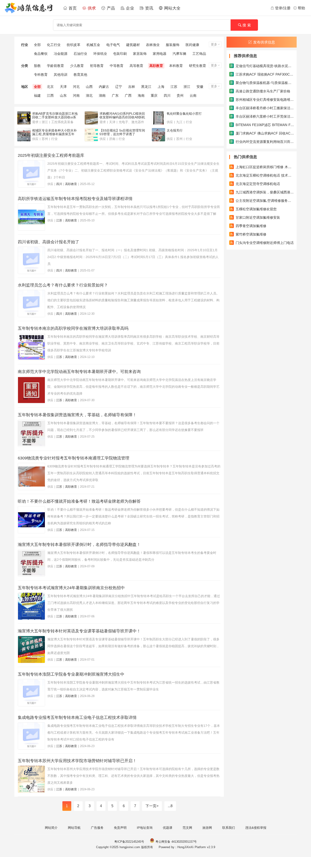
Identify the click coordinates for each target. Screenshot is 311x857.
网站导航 (74, 827)
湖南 (102, 95)
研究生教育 (197, 66)
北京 (50, 87)
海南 (141, 95)
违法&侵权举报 (255, 827)
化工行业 (54, 45)
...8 (170, 806)
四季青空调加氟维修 (248, 226)
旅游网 (207, 827)
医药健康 (192, 45)
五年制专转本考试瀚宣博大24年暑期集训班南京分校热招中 (71, 588)
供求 (91, 8)
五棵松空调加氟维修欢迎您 (253, 209)
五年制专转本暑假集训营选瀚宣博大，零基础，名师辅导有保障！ (77, 415)
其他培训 (60, 74)
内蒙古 (104, 87)
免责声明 (120, 827)
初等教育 (97, 66)
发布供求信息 (264, 42)
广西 (128, 95)
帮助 (301, 8)
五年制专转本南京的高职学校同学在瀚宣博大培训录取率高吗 (73, 328)
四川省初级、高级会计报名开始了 (48, 242)
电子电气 (113, 45)
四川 (167, 95)
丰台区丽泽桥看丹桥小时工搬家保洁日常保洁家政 (262, 108)
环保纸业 (100, 54)
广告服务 (97, 827)
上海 (161, 87)
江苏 (174, 87)
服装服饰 (172, 45)
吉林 (131, 87)
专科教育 (41, 74)
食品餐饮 (41, 54)
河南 (76, 95)
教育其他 (80, 74)
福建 (37, 95)
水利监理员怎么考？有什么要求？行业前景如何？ (63, 285)
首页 (72, 8)
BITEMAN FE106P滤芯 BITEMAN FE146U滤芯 (262, 125)
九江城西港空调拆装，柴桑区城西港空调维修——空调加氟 (262, 192)
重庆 (154, 95)
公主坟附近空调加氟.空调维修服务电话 (262, 201)
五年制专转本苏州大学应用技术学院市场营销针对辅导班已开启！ (77, 760)
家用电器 (159, 54)
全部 (37, 45)
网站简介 (51, 827)
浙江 (187, 87)
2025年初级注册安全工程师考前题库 (51, 155)
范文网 (187, 827)
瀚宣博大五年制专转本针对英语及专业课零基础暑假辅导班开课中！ (79, 631)
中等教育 (116, 66)
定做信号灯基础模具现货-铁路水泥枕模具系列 (262, 66)
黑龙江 (146, 87)
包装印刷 (120, 54)
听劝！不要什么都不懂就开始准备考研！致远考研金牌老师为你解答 (79, 501)
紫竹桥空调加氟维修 (248, 234)
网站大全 (172, 8)
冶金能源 (60, 54)
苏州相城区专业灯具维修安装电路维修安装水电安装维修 (262, 99)
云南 (193, 95)
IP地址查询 (145, 827)
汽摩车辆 (179, 54)
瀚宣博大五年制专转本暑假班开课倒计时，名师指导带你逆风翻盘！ (79, 544)
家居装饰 (140, 54)
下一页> (151, 806)
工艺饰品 (199, 54)
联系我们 (228, 827)
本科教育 (176, 66)
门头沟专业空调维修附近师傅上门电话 (262, 243)
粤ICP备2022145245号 (129, 841)
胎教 (37, 66)
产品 (110, 8)
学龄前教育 (55, 66)
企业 (129, 8)
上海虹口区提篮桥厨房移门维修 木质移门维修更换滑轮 (262, 167)
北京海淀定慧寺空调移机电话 (255, 184)
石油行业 (80, 54)
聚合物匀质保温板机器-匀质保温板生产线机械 (262, 83)
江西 (50, 95)
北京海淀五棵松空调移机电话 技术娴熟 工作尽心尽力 (262, 175)
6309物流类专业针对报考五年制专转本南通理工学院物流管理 (73, 458)
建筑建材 (133, 45)
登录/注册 (283, 8)
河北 (76, 87)
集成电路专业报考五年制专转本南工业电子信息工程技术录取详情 (77, 717)
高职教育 (156, 66)
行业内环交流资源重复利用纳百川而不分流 (262, 142)
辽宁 (118, 87)
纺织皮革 (73, 45)
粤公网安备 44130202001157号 (175, 841)
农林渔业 (153, 45)
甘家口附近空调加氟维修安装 (255, 217)
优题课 (167, 827)
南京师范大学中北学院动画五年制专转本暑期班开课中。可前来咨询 (79, 371)
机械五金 (93, 45)
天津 (63, 87)
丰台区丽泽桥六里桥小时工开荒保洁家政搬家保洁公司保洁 (262, 116)
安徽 (199, 87)
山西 (89, 87)
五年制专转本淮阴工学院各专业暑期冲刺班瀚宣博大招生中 (71, 674)
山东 (63, 95)
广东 (115, 95)
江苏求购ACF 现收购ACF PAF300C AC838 (262, 74)
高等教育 (136, 66)
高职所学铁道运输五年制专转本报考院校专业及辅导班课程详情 (75, 198)
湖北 (89, 95)
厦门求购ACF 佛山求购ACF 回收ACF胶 (262, 133)
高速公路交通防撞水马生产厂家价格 (260, 91)
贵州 (180, 95)
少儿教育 (77, 66)
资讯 (148, 8)
